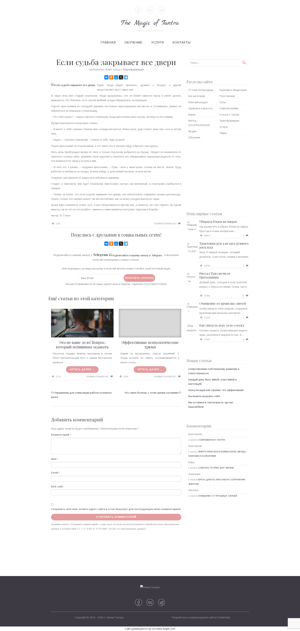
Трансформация (133, 69)
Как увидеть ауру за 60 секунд (221, 325)
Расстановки (227, 96)
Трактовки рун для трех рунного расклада (224, 245)
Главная (108, 42)
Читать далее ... (82, 369)
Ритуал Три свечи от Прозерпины (215, 275)
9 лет (109, 69)
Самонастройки (228, 108)
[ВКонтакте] (106, 77)
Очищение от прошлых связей (222, 303)
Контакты (182, 42)
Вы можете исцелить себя (204, 396)
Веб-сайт (57, 486)
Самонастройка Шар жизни (216, 467)
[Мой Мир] (116, 77)
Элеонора (194, 474)
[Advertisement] (217, 174)
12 (243, 296)
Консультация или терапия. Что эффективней (215, 390)
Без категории (196, 96)
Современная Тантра (211, 440)
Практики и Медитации (233, 89)
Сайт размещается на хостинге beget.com (150, 628)
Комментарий (60, 434)
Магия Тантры (115, 617)
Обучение (133, 42)
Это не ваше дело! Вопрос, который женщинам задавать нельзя (82, 347)
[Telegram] (126, 77)
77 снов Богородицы (200, 89)
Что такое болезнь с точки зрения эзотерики (151, 392)
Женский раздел (198, 102)
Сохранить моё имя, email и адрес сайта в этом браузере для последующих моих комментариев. (116, 509)
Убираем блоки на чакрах (218, 222)
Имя (53, 458)
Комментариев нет (165, 223)
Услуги (157, 42)
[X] (121, 77)
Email (54, 472)
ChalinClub (224, 617)
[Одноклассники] (111, 77)
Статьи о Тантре (229, 114)
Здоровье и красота (200, 108)
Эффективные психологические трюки (150, 344)
